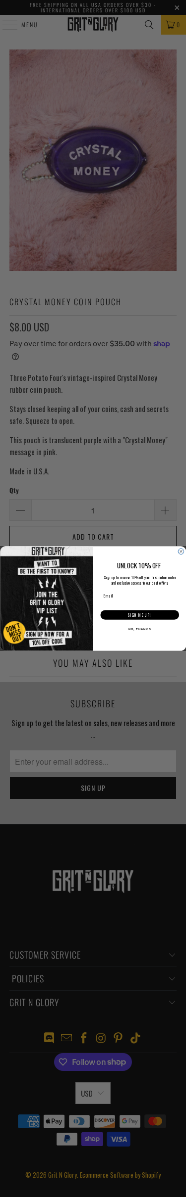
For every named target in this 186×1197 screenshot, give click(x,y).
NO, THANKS (139, 629)
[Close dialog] (181, 551)
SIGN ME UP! (139, 615)
